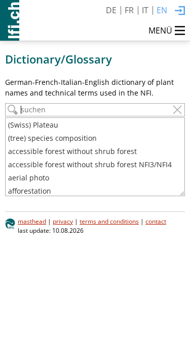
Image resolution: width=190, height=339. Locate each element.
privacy (63, 221)
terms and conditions (109, 221)
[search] (13, 110)
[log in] (180, 11)
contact (155, 221)
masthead (32, 221)
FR (129, 10)
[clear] (177, 110)
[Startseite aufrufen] (9, 20)
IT (145, 10)
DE (111, 10)
